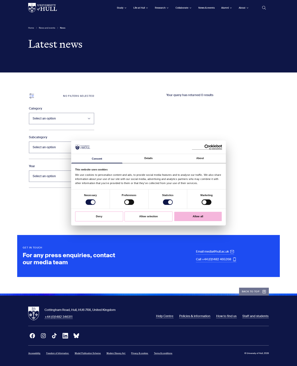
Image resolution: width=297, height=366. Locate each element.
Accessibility (34, 353)
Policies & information (194, 316)
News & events (206, 7)
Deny (99, 216)
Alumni (225, 7)
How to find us (226, 316)
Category (35, 108)
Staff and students (255, 316)
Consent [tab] (97, 158)
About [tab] (200, 158)
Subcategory (38, 137)
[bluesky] (76, 336)
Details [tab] (148, 158)
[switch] (129, 202)
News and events (47, 28)
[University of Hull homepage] (42, 8)
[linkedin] (65, 336)
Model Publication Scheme (88, 353)
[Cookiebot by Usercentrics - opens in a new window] (207, 147)
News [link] (62, 28)
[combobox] (61, 118)
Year (32, 166)
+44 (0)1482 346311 (59, 317)
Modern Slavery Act (116, 353)
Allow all (198, 216)
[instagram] (43, 336)
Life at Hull (139, 7)
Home (31, 28)
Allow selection (148, 216)
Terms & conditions (163, 353)
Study (120, 7)
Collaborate (181, 7)
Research (160, 7)
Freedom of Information (57, 353)
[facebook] (32, 336)
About (242, 7)
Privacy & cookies (139, 353)
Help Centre (164, 316)
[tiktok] (54, 336)
